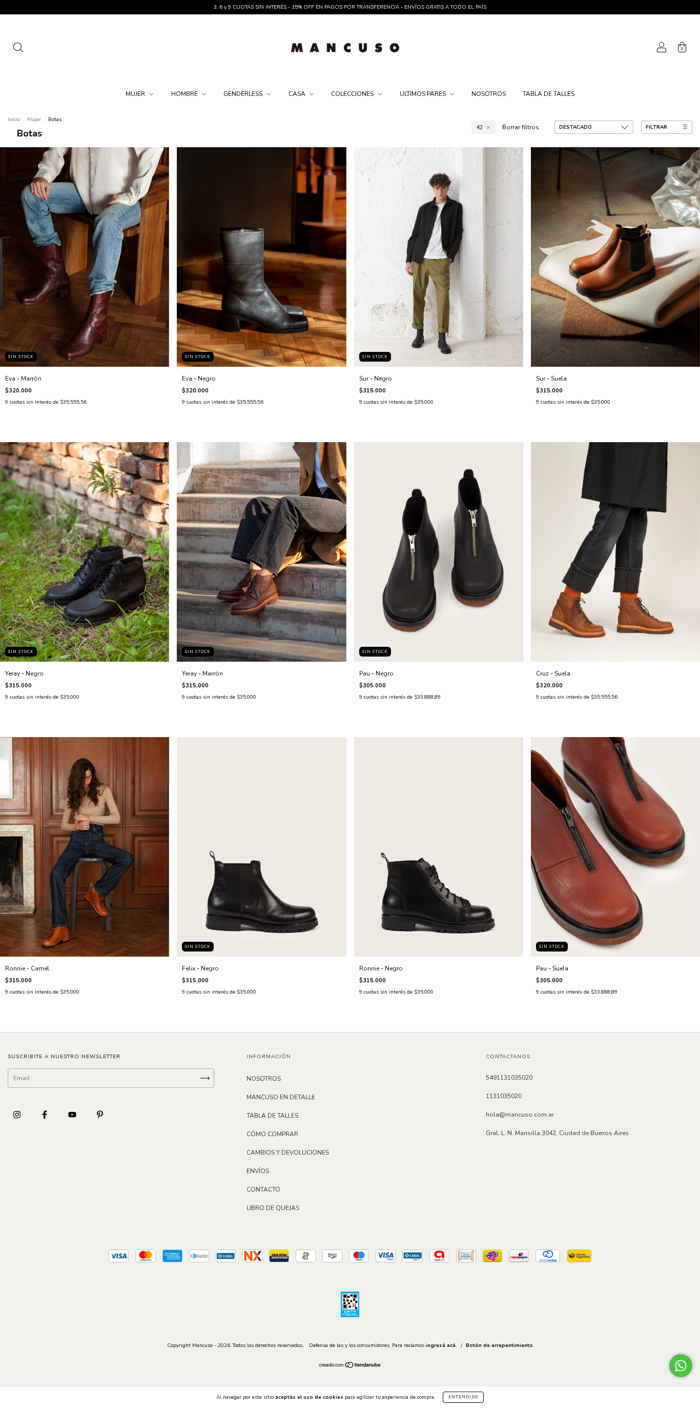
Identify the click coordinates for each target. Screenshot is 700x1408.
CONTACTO (263, 1189)
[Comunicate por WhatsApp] (680, 1365)
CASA (298, 94)
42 (480, 127)
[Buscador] (18, 49)
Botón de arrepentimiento (499, 1345)
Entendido (463, 1397)
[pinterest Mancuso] (100, 1115)
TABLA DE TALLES (548, 94)
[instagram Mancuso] (18, 1115)
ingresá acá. (441, 1345)
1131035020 (504, 1096)
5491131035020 (509, 1078)
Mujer (34, 119)
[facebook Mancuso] (45, 1115)
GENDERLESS (243, 94)
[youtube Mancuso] (73, 1115)
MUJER (136, 94)
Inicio (14, 119)
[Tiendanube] (350, 1366)
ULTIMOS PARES (423, 94)
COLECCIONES (353, 94)
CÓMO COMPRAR (272, 1134)
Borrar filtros (520, 127)
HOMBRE (185, 94)
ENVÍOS (257, 1171)
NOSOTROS (488, 94)
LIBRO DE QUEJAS (272, 1208)
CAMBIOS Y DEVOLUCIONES (287, 1152)
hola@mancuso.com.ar (520, 1114)
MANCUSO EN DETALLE (280, 1097)
